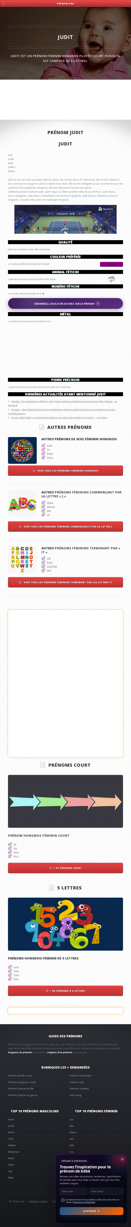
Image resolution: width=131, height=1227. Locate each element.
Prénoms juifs (76, 1082)
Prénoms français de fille (21, 1088)
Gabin (11, 1164)
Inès (71, 1138)
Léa (71, 1151)
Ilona (16, 856)
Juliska (50, 502)
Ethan (11, 1177)
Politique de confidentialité (84, 1202)
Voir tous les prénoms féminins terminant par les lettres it (67, 582)
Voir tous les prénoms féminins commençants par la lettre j (67, 526)
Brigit (49, 562)
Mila (71, 1125)
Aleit (49, 570)
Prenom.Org (65, 3)
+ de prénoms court (67, 867)
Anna (16, 852)
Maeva (73, 1132)
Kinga (50, 457)
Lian (10, 1171)
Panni (16, 974)
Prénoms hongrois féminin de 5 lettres (43, 958)
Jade (71, 1145)
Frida (16, 970)
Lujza (16, 966)
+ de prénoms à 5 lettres (67, 990)
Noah (11, 1119)
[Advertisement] (65, 348)
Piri (48, 449)
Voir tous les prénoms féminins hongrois (67, 470)
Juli (48, 514)
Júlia (49, 510)
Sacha (11, 1125)
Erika (15, 978)
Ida (15, 848)
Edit (49, 558)
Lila (71, 1119)
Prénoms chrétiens (79, 1088)
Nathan (12, 1145)
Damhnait (52, 566)
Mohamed (13, 1151)
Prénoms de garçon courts (22, 1082)
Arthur (11, 1132)
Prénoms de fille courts (20, 1075)
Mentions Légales (38, 1201)
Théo (11, 1138)
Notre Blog (75, 1095)
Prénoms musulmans (80, 1075)
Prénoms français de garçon (23, 1095)
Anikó (50, 445)
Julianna (51, 506)
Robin (11, 1158)
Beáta (50, 453)
